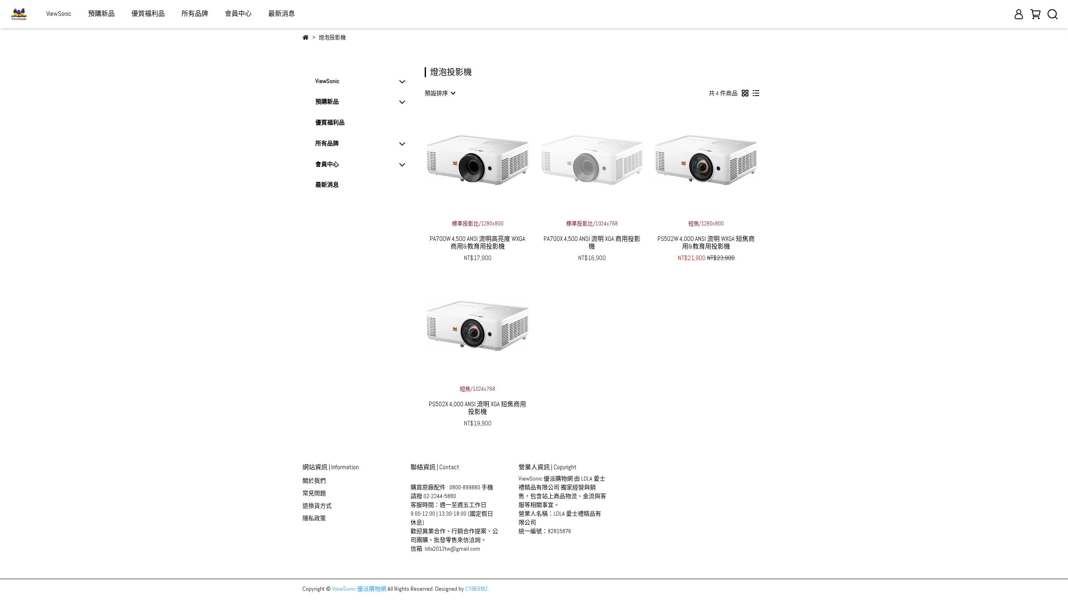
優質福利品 (148, 13)
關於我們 (314, 480)
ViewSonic (58, 13)
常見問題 (314, 493)
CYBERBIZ (476, 588)
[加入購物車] (489, 160)
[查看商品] (465, 160)
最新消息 (281, 13)
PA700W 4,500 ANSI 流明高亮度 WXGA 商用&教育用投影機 (477, 242)
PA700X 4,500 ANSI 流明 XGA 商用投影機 (592, 242)
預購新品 (101, 13)
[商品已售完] (603, 160)
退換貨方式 (317, 505)
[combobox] (440, 93)
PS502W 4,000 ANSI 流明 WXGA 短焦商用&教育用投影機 (706, 242)
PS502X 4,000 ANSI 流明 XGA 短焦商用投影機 (477, 407)
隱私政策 (314, 518)
